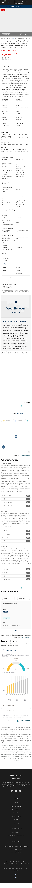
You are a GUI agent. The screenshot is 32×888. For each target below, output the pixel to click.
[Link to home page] (9, 2)
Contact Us (16, 823)
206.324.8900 (16, 832)
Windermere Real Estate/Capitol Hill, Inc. (16, 846)
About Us (16, 813)
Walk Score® (19, 413)
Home (16, 802)
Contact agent (6, 34)
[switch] (21, 34)
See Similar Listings (8, 63)
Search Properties (16, 806)
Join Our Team (16, 816)
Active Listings (16, 809)
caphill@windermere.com (16, 836)
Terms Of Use (10, 861)
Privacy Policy (21, 861)
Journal (16, 819)
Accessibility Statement (11, 863)
